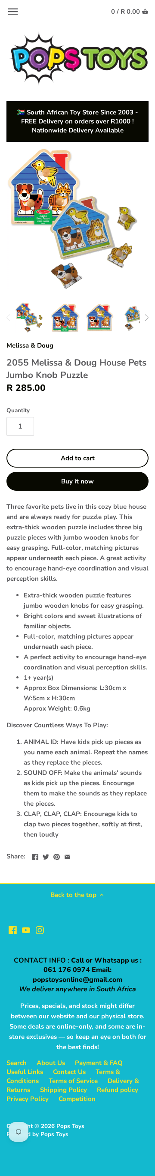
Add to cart (78, 458)
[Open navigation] (12, 11)
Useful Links (24, 1072)
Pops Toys (70, 1126)
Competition (77, 1099)
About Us (51, 1063)
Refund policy (117, 1090)
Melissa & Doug (29, 345)
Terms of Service (73, 1081)
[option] (30, 318)
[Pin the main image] (56, 855)
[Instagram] (40, 929)
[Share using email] (67, 855)
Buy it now (77, 481)
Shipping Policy (63, 1090)
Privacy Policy (27, 1099)
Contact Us (69, 1072)
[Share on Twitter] (46, 855)
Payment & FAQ (99, 1063)
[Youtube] (26, 929)
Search (16, 1063)
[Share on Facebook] (35, 855)
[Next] (146, 317)
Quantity (18, 410)
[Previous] (8, 317)
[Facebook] (13, 929)
